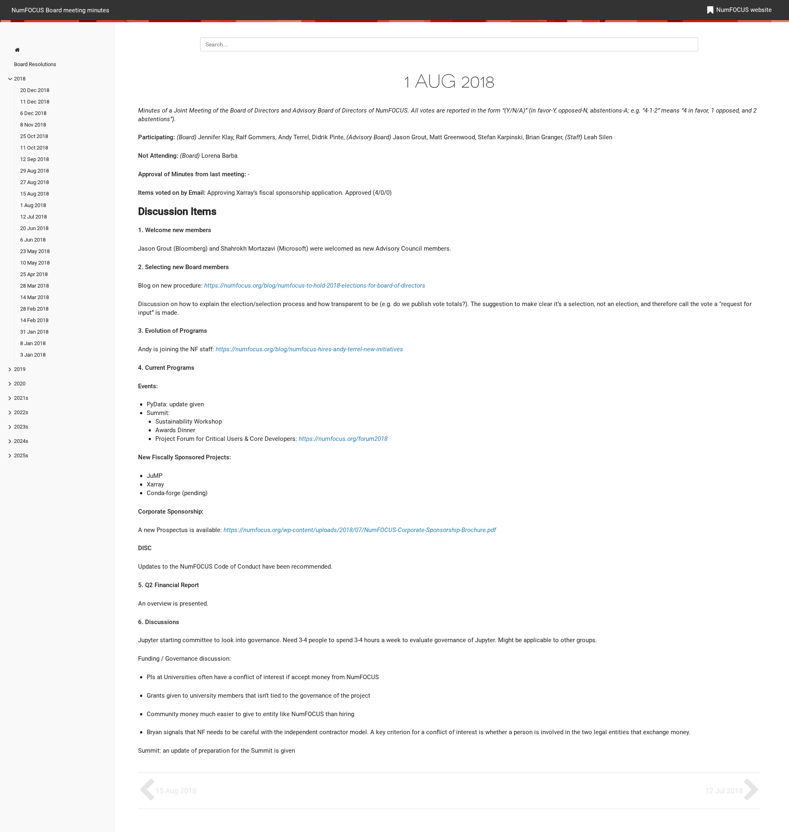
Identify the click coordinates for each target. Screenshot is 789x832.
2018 (19, 79)
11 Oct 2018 (34, 148)
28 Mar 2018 (34, 286)
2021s (21, 398)
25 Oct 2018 (34, 136)
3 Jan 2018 (33, 355)
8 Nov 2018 (33, 125)
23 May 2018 (35, 251)
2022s (21, 412)
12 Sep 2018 (34, 159)
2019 (19, 369)
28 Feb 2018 (34, 309)
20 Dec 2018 (34, 90)
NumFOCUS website (744, 10)
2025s (21, 455)
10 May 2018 (35, 263)
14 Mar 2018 (34, 297)
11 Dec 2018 (34, 102)
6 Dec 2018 (33, 113)
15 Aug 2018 (34, 194)
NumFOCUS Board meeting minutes (60, 10)
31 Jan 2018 (34, 332)
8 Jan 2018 (33, 343)
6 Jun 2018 (33, 240)
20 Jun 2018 (34, 228)
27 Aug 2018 (34, 182)
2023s (21, 427)
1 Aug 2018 (33, 205)
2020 (19, 383)
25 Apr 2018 (34, 274)
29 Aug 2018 (34, 171)
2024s (21, 441)
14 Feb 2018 (34, 320)
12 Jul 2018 (33, 217)
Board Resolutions (35, 64)
